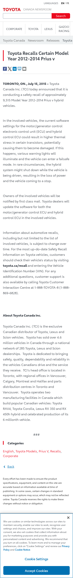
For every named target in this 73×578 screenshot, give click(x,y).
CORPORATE (14, 29)
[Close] (68, 517)
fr (67, 3)
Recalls (55, 451)
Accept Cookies (36, 570)
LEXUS (48, 29)
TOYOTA (33, 29)
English (8, 451)
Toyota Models (26, 451)
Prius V (43, 451)
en (62, 3)
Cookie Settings (36, 558)
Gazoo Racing (64, 29)
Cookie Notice (22, 549)
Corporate (10, 455)
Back (10, 466)
